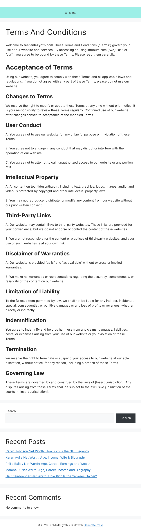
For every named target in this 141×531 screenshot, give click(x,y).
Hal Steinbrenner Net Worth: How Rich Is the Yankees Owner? (51, 476)
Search (11, 411)
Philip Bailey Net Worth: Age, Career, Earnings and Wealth (48, 464)
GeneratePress (93, 525)
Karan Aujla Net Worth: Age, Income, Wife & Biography (46, 457)
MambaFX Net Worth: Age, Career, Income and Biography (48, 470)
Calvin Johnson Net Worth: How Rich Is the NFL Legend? (47, 451)
